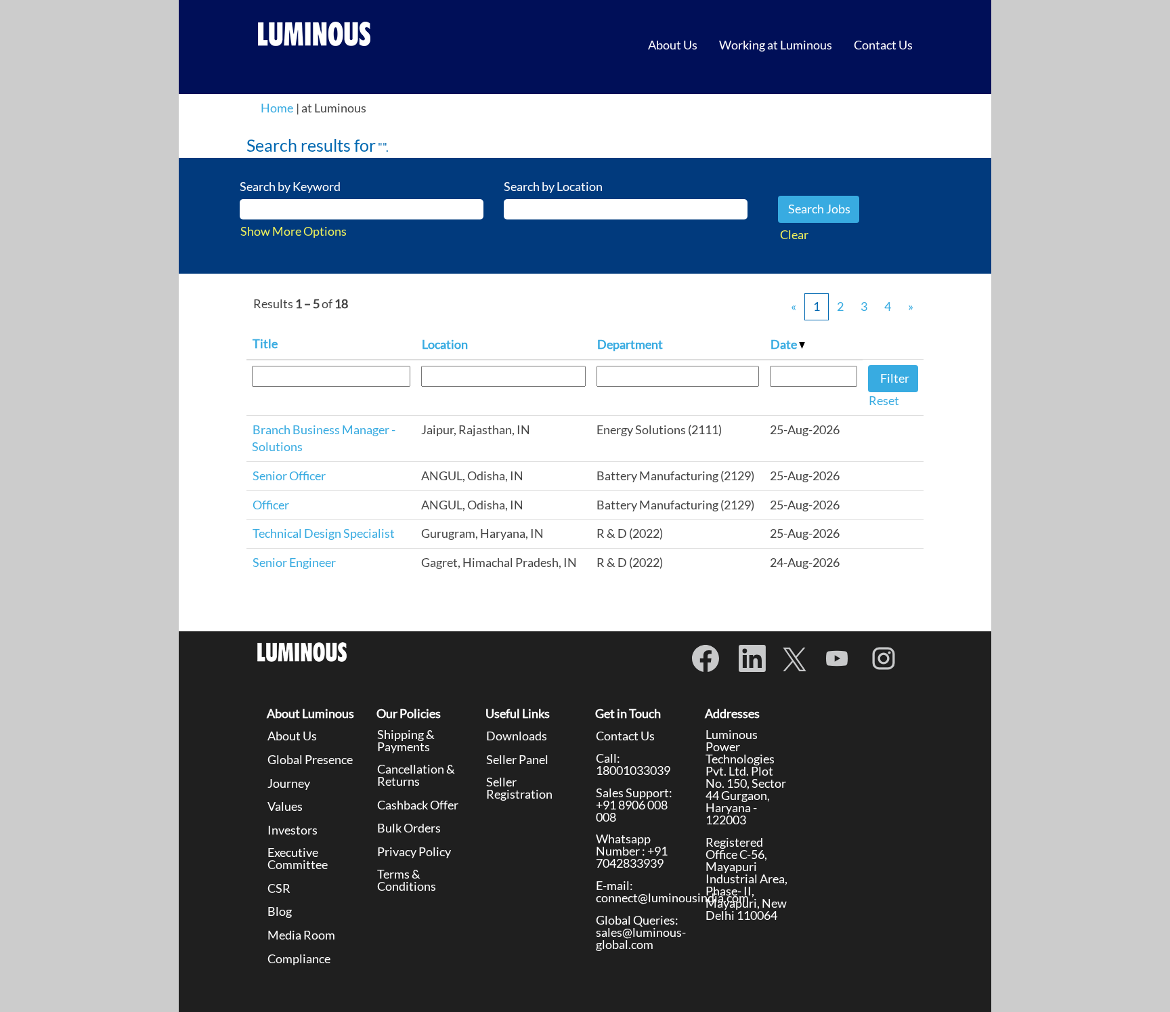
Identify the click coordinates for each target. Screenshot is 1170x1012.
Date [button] (785, 344)
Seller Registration (519, 788)
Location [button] (445, 344)
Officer (271, 504)
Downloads (516, 735)
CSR (278, 888)
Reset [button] (884, 400)
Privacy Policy (414, 851)
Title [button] (265, 343)
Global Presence (310, 759)
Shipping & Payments (406, 740)
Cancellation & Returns (416, 775)
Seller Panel (517, 759)
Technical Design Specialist (324, 533)
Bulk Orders (409, 828)
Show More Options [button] (293, 231)
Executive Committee (297, 858)
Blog (279, 911)
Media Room (301, 935)
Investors (292, 830)
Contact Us (883, 44)
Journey (288, 783)
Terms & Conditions (406, 880)
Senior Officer (289, 475)
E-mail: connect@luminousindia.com (672, 891)
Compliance (298, 958)
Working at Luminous (775, 44)
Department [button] (630, 344)
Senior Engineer (294, 562)
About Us (672, 44)
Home (277, 107)
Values (285, 806)
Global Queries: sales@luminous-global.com (641, 932)
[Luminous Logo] (314, 33)
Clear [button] (794, 234)
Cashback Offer (417, 804)
